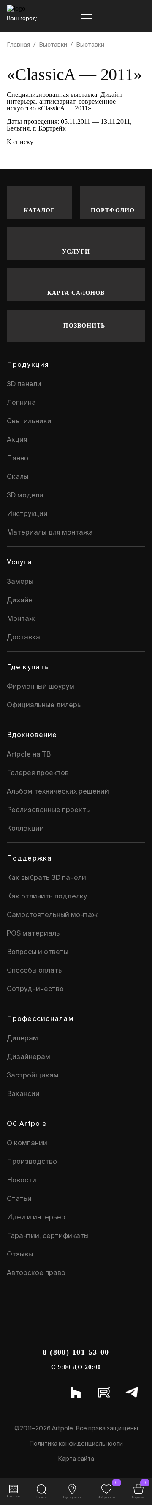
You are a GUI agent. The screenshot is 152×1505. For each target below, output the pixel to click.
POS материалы (34, 933)
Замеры (20, 581)
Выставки (53, 45)
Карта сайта (76, 1458)
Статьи (19, 1198)
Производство (32, 1161)
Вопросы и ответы (37, 951)
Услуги (76, 252)
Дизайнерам (28, 1056)
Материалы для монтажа (50, 532)
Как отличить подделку (47, 896)
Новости (21, 1180)
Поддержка (29, 858)
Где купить (28, 667)
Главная (18, 45)
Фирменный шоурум (40, 686)
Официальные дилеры (44, 704)
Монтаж (21, 618)
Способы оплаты (35, 970)
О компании (27, 1143)
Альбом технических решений (58, 791)
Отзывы (20, 1254)
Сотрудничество (35, 988)
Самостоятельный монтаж (52, 914)
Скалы (17, 476)
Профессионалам (40, 1018)
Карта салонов (76, 293)
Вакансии (23, 1093)
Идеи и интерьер (36, 1217)
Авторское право (36, 1272)
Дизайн (20, 600)
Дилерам (22, 1038)
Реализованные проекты (49, 809)
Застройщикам (33, 1075)
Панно (17, 458)
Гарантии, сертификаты (48, 1235)
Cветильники (29, 421)
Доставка (23, 637)
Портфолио (113, 210)
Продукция (28, 364)
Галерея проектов (38, 772)
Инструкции (27, 513)
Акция (17, 439)
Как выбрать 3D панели (46, 877)
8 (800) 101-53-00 (76, 1352)
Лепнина (21, 402)
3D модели (25, 495)
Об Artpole (27, 1123)
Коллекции (25, 828)
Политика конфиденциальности (76, 1443)
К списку (20, 141)
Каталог (39, 210)
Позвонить (84, 326)
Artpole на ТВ (29, 754)
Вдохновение (32, 734)
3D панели (24, 384)
